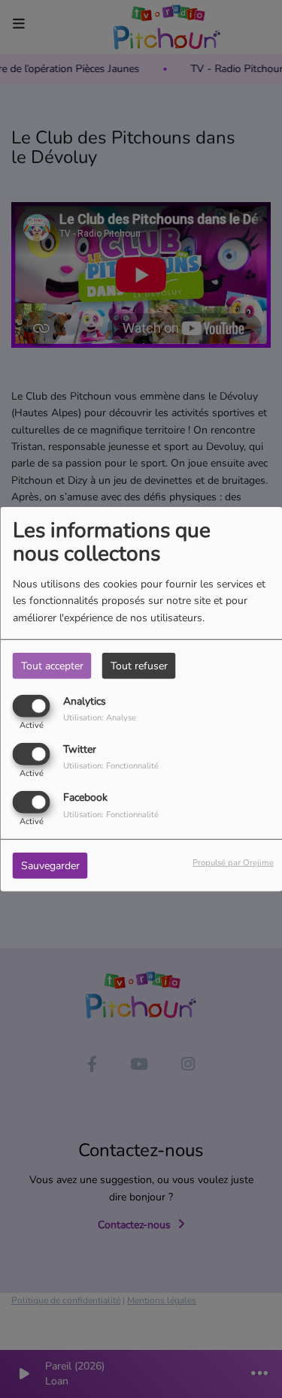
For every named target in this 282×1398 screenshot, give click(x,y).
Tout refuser (139, 665)
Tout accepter (52, 665)
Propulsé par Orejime (233, 862)
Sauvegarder (50, 866)
